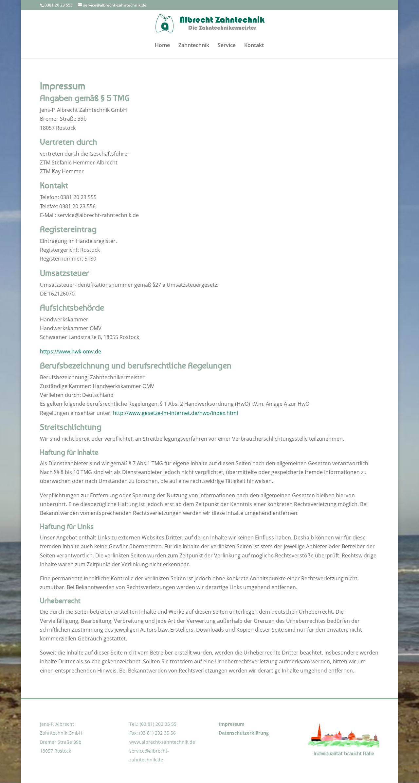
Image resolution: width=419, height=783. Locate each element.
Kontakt (254, 46)
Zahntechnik (193, 46)
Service (227, 46)
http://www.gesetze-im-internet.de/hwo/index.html (175, 413)
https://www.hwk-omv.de (70, 351)
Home (162, 46)
